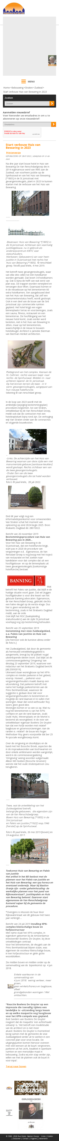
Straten (29, 87)
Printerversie (13, 152)
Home (6, 87)
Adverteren (43, 1138)
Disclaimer (17, 1138)
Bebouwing (17, 87)
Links (43, 1136)
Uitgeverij (34, 1138)
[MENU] (23, 83)
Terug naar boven (16, 1066)
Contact (25, 1138)
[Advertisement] (29, 46)
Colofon (50, 1136)
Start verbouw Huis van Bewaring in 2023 (25, 91)
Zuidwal (38, 87)
